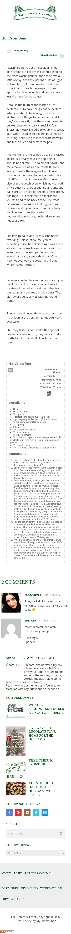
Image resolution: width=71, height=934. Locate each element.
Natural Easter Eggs (49, 55)
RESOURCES (29, 888)
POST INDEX (10, 888)
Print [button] (49, 395)
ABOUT (6, 873)
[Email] (45, 812)
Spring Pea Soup (20, 50)
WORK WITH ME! (51, 888)
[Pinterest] (18, 812)
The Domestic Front (23, 917)
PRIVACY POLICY (12, 899)
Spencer (30, 620)
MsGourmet (33, 594)
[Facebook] (9, 812)
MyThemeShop (46, 921)
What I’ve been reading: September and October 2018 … (46, 708)
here (36, 685)
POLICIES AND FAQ (38, 873)
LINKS (18, 873)
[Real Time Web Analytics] (7, 932)
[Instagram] (27, 812)
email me (11, 689)
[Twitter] (36, 812)
